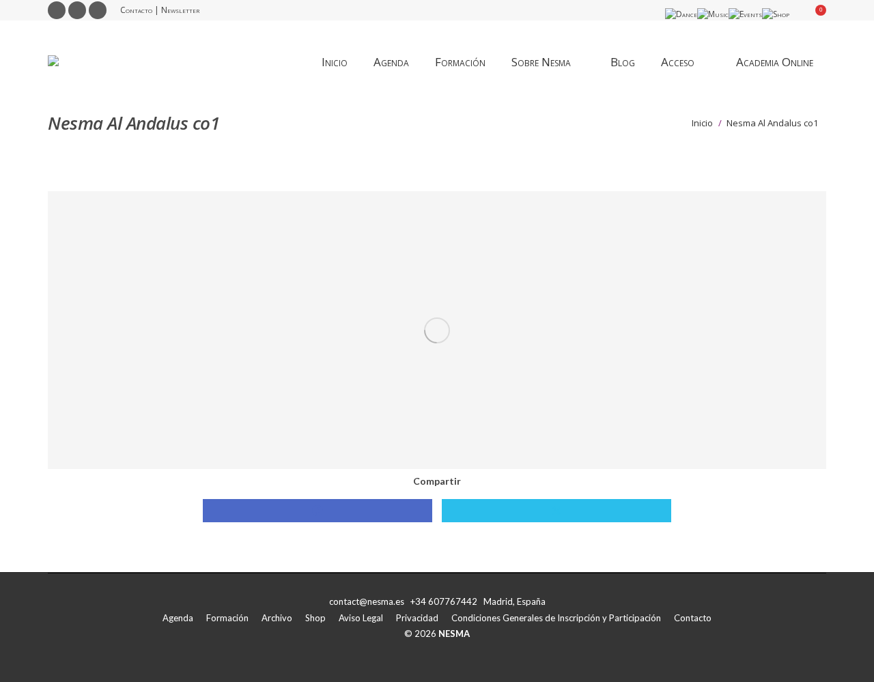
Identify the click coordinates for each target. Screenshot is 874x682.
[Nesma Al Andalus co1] (437, 330)
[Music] (713, 14)
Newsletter (180, 10)
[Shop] (775, 14)
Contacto (136, 10)
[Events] (745, 14)
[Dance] (681, 14)
